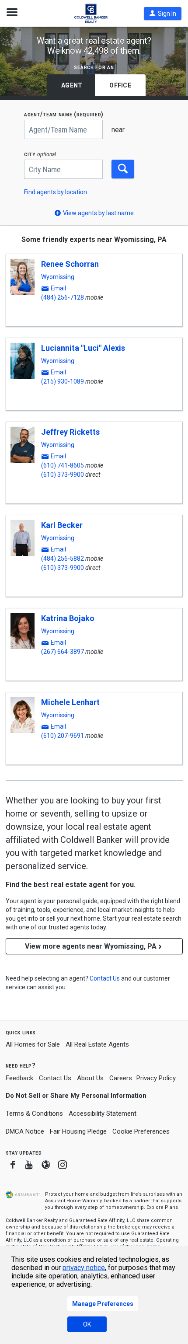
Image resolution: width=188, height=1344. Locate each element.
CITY (40, 154)
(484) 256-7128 (62, 297)
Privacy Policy (156, 1078)
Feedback (19, 1078)
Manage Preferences (102, 1303)
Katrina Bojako (67, 618)
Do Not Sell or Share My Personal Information (76, 1096)
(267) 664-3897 (62, 651)
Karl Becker (62, 525)
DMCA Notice (25, 1131)
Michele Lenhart (70, 702)
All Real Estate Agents (97, 1044)
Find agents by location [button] (55, 192)
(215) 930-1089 (62, 381)
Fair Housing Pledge (78, 1131)
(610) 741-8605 (62, 465)
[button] (162, 13)
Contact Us (55, 1078)
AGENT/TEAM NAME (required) (64, 114)
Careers (120, 1078)
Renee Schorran (70, 264)
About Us (90, 1078)
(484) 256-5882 (62, 558)
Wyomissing (57, 277)
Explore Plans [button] (162, 1207)
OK (87, 1324)
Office (120, 85)
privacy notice (84, 1268)
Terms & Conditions (34, 1113)
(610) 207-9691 (62, 735)
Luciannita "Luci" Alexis (83, 348)
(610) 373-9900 (62, 474)
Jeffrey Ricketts (70, 431)
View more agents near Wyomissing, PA (91, 946)
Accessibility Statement (102, 1113)
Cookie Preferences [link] (141, 1131)
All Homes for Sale (33, 1044)
